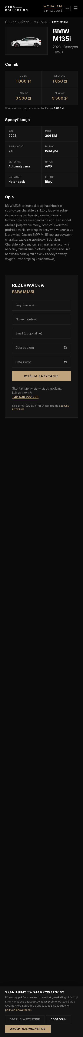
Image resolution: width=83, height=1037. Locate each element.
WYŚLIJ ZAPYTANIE (41, 376)
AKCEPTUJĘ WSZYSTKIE (28, 1028)
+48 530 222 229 (25, 397)
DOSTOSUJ (59, 1019)
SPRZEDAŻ (53, 10)
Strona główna (17, 22)
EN (67, 8)
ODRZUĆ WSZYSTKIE (25, 1019)
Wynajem (41, 22)
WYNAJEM (53, 6)
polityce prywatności (18, 1009)
